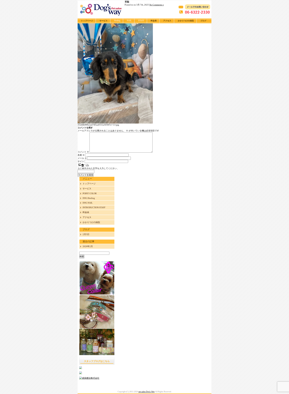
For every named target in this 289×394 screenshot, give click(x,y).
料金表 (154, 21)
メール (82, 158)
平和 (127, 2)
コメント (83, 152)
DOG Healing (89, 198)
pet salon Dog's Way (146, 391)
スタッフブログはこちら (97, 361)
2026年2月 (88, 246)
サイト (81, 161)
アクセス (167, 21)
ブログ (203, 21)
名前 (81, 155)
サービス (104, 21)
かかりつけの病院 (186, 21)
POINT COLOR (90, 193)
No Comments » (156, 5)
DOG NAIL (88, 203)
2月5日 (86, 234)
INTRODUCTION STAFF (94, 207)
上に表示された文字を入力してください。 (98, 168)
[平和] (115, 123)
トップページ (87, 21)
